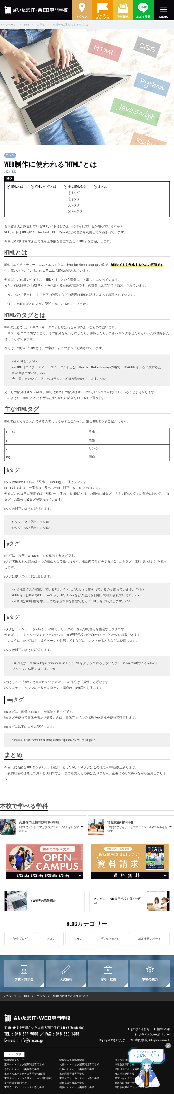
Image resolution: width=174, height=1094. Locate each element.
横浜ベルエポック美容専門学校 (76, 1087)
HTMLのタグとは (45, 187)
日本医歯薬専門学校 (15, 1082)
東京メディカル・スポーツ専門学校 (79, 1078)
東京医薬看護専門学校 (71, 1073)
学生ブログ (20, 938)
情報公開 (163, 1029)
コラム (10, 155)
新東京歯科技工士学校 (71, 1082)
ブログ (50, 938)
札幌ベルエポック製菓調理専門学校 (79, 1064)
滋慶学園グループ (14, 1060)
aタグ (76, 205)
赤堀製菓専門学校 (125, 1064)
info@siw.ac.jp (31, 1040)
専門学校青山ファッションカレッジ (135, 1087)
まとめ (102, 187)
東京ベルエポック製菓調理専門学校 (24, 1064)
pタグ (76, 199)
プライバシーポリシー (154, 1035)
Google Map (77, 1028)
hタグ (76, 193)
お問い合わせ (140, 1029)
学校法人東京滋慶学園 (71, 1060)
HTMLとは (17, 187)
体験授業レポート (149, 938)
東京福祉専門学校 (125, 1073)
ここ (20, 635)
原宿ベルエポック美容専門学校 (21, 1069)
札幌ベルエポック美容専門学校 (76, 1069)
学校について (110, 938)
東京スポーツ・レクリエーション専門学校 (28, 1078)
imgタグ (77, 211)
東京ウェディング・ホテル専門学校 (24, 1087)
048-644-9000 (26, 1034)
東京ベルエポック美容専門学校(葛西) (25, 1073)
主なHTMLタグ (77, 187)
